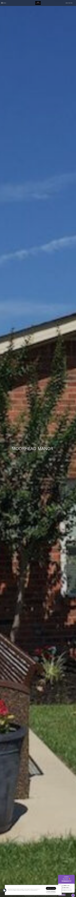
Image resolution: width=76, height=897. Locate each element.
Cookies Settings (51, 891)
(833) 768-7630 (69, 3)
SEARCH (62, 894)
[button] (4, 890)
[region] (33, 890)
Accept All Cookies (50, 888)
